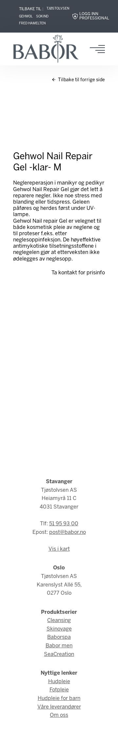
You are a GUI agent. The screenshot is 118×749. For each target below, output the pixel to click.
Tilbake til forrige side (81, 80)
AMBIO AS (73, 739)
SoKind (42, 16)
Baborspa (59, 637)
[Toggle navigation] (99, 49)
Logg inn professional (94, 16)
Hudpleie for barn (59, 698)
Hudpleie (59, 681)
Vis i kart (59, 549)
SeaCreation (59, 654)
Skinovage (59, 629)
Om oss (59, 715)
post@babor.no (67, 532)
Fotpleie (59, 689)
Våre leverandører (59, 707)
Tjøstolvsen (58, 8)
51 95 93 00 (63, 523)
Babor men (59, 645)
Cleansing (59, 620)
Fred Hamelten (32, 23)
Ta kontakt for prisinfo (78, 272)
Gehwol (26, 16)
